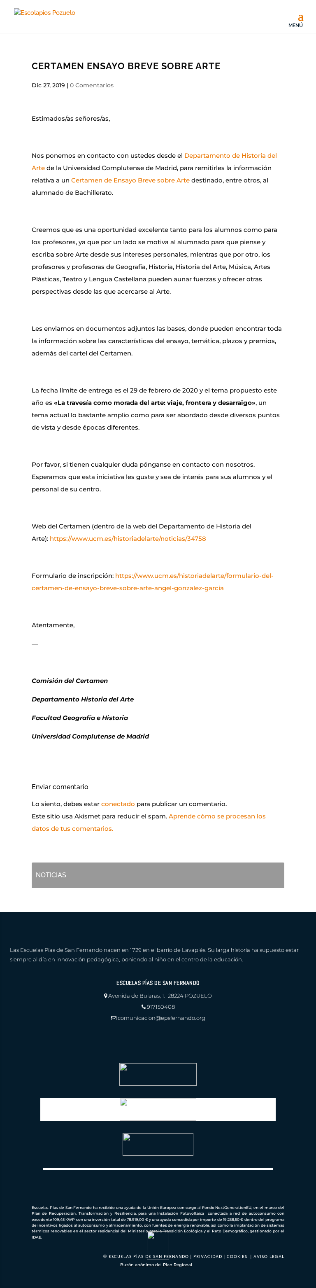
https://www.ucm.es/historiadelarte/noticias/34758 (127, 538)
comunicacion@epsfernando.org (161, 1018)
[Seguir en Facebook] (30, 1038)
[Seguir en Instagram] (17, 1038)
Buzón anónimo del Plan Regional (156, 1264)
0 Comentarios (92, 85)
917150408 (161, 1006)
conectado (118, 804)
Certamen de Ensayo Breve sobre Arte (130, 180)
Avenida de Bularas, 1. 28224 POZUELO (160, 995)
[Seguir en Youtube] (43, 1038)
